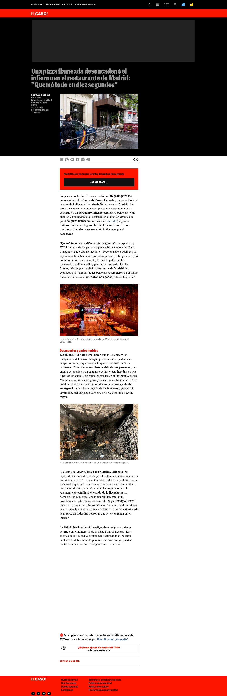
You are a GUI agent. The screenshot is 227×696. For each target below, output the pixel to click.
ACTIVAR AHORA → (99, 182)
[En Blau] (183, 4)
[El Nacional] (191, 4)
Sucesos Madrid (70, 661)
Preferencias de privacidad (103, 689)
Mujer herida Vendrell (87, 4)
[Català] (166, 4)
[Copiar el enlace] (88, 159)
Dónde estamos (69, 686)
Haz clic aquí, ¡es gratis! (112, 639)
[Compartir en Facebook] (77, 159)
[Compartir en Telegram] (72, 159)
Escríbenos (67, 689)
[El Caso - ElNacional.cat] (38, 679)
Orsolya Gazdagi (40, 95)
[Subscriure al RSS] (44, 693)
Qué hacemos (68, 683)
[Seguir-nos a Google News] (49, 693)
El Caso (39, 13)
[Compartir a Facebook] (33, 693)
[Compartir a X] (38, 693)
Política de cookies (99, 686)
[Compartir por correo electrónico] (83, 159)
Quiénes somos (69, 679)
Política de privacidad (100, 683)
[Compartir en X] (61, 159)
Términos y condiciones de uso (105, 679)
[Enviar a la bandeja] (135, 159)
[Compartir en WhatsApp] (67, 159)
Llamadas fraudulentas (59, 4)
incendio (112, 221)
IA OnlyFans (37, 4)
